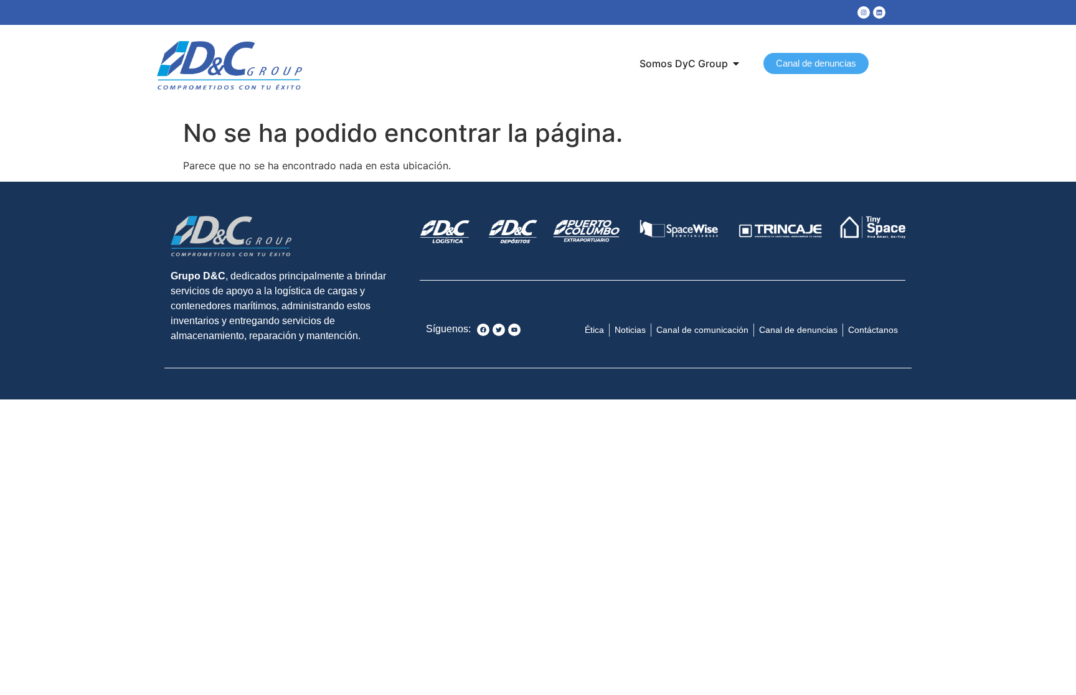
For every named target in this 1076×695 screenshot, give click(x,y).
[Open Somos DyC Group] (736, 63)
